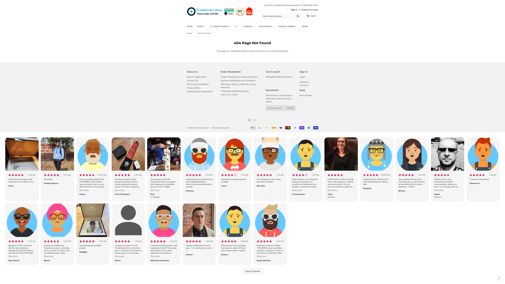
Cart (313, 16)
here (263, 51)
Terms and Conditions (198, 84)
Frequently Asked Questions (235, 91)
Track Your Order (229, 94)
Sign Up (290, 108)
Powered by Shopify (220, 128)
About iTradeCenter (196, 77)
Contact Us (192, 80)
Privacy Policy (194, 88)
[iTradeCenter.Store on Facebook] (249, 120)
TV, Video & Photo (219, 26)
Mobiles (248, 26)
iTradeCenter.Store (201, 128)
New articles (306, 95)
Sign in (294, 10)
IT (236, 26)
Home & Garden (287, 26)
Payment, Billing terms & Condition (238, 80)
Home (190, 26)
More (304, 26)
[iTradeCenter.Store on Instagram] (254, 120)
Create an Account (309, 10)
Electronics (265, 26)
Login (302, 77)
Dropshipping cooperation (200, 91)
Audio (200, 26)
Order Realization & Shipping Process (239, 77)
